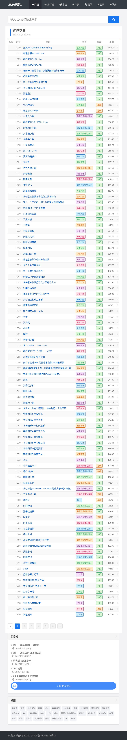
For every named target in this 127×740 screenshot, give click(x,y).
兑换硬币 (27, 185)
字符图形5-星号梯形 (33, 436)
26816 (111, 93)
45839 (111, 236)
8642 (110, 499)
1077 (18, 482)
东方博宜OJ (15, 4)
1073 (18, 459)
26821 (111, 351)
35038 (111, 373)
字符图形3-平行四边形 (34, 425)
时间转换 (27, 505)
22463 (111, 167)
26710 (111, 162)
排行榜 (50, 4)
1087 (18, 540)
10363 (111, 580)
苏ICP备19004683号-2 (43, 735)
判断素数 (27, 173)
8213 (110, 116)
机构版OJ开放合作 (22, 660)
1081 (18, 505)
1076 (18, 477)
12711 (111, 402)
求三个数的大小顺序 (33, 270)
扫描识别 (27, 608)
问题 (36, 4)
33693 (111, 288)
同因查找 (27, 557)
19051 (111, 557)
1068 (18, 431)
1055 (18, 356)
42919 (111, 70)
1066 (18, 419)
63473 (111, 53)
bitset (73, 718)
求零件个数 (28, 139)
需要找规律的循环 (68, 713)
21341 (111, 442)
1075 (18, 471)
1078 (18, 488)
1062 (18, 396)
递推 (56, 713)
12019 (111, 459)
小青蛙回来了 (29, 465)
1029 (18, 207)
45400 (111, 219)
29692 (111, 122)
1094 (18, 580)
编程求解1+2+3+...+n (33, 53)
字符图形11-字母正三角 (34, 585)
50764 (111, 230)
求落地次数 (28, 396)
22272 (111, 133)
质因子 (26, 499)
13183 (111, 385)
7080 (110, 551)
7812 (110, 408)
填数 (25, 333)
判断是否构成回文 (32, 603)
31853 (111, 127)
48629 (111, 59)
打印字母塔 (28, 591)
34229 (111, 419)
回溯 (111, 713)
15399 (111, 190)
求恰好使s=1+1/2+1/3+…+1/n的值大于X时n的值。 (47, 488)
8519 (110, 517)
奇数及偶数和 (29, 562)
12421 (111, 248)
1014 (18, 122)
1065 (18, 414)
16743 (111, 87)
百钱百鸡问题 (29, 167)
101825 (111, 47)
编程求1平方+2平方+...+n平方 (37, 351)
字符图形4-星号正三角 (34, 431)
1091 (18, 562)
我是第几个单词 (30, 110)
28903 (111, 293)
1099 (18, 608)
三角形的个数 (29, 494)
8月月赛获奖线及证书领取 (25, 676)
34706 (111, 414)
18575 (111, 436)
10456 (111, 276)
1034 (18, 236)
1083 (18, 517)
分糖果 (26, 225)
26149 (111, 139)
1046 (18, 305)
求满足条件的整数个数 (34, 356)
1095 (18, 585)
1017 (18, 139)
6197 (110, 316)
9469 (110, 568)
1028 (18, 202)
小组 (64, 4)
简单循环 (105, 708)
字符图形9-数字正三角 (34, 87)
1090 (18, 557)
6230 (110, 471)
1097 (18, 597)
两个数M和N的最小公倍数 (36, 540)
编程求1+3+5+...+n (32, 59)
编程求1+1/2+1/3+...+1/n (35, 122)
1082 (18, 511)
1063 (18, 402)
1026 (18, 190)
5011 (110, 339)
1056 (18, 362)
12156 (111, 614)
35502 (111, 156)
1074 (18, 465)
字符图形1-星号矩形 (33, 414)
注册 (114, 4)
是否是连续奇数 (30, 305)
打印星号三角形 (30, 76)
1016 (18, 133)
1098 (18, 603)
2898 (110, 505)
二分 (49, 713)
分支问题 (84, 708)
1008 (18, 87)
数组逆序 (27, 93)
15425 (111, 179)
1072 (18, 454)
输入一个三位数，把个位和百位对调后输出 (43, 202)
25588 (111, 150)
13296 (111, 270)
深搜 (42, 713)
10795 (111, 282)
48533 (111, 64)
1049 (18, 322)
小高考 (26, 328)
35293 (111, 242)
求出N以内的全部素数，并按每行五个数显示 (44, 408)
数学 (40, 708)
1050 (18, 328)
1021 (18, 162)
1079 (18, 494)
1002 (18, 53)
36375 (111, 99)
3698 (110, 333)
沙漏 (25, 459)
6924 (110, 540)
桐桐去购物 (28, 482)
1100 (18, 614)
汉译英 (26, 322)
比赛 (76, 4)
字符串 (14, 708)
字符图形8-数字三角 (33, 454)
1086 (18, 534)
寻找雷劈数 (28, 528)
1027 (18, 196)
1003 (18, 59)
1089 (18, 551)
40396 (111, 202)
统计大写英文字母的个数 (35, 81)
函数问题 (102, 713)
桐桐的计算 (28, 477)
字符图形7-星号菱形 (33, 448)
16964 (111, 185)
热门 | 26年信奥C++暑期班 (26, 644)
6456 (110, 225)
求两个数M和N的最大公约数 (37, 545)
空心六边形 (28, 104)
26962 (111, 299)
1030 (18, 213)
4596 (110, 494)
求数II (26, 162)
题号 (18, 41)
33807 (111, 253)
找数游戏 (27, 551)
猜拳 (25, 316)
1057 (18, 368)
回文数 (26, 517)
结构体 (82, 713)
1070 (18, 442)
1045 (18, 299)
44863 (111, 196)
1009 (18, 93)
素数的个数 (28, 402)
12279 (111, 545)
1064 (18, 408)
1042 (18, 282)
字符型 (28, 718)
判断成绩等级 (29, 242)
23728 (111, 322)
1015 (18, 127)
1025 (18, 185)
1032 (18, 225)
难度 (99, 41)
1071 (18, 448)
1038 (18, 259)
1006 (18, 76)
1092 (18, 568)
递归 (24, 713)
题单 (89, 4)
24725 (111, 362)
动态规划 (31, 708)
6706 (110, 259)
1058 (18, 373)
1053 (18, 345)
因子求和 (27, 522)
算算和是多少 (29, 156)
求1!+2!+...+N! (30, 150)
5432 (110, 328)
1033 (18, 230)
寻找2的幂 (28, 471)
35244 (111, 207)
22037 (111, 368)
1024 (18, 179)
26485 (111, 425)
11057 (111, 477)
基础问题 (95, 708)
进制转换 (33, 713)
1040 (18, 270)
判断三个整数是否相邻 (34, 276)
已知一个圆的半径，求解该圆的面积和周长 (43, 70)
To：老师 (17, 668)
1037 (18, 253)
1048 (18, 316)
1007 (18, 81)
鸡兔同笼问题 (29, 127)
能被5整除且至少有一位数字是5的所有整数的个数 (47, 368)
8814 (110, 585)
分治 (47, 718)
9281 (110, 482)
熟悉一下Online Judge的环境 (37, 47)
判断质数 (27, 391)
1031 (18, 219)
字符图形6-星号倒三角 (34, 442)
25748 (111, 173)
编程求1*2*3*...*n (32, 64)
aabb (25, 568)
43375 (111, 265)
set (66, 718)
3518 (110, 591)
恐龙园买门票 (29, 253)
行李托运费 (28, 339)
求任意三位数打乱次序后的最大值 (39, 282)
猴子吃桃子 (28, 511)
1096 (18, 591)
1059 (18, 379)
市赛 (75, 708)
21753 (111, 574)
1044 (18, 293)
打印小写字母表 (30, 574)
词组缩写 (27, 614)
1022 (18, 167)
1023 (18, 173)
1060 (18, 385)
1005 (18, 70)
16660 (111, 511)
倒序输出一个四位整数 (34, 207)
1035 (18, 242)
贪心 (47, 708)
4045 (110, 305)
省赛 (20, 718)
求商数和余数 (29, 190)
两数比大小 (28, 236)
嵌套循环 (15, 713)
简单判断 (27, 248)
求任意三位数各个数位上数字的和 (39, 196)
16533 (111, 562)
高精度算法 (56, 718)
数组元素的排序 (30, 99)
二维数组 (66, 708)
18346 (111, 488)
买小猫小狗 (28, 133)
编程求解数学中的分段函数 (36, 259)
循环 (22, 708)
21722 (111, 396)
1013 (18, 116)
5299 (110, 608)
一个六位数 (28, 116)
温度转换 (27, 219)
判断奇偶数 (28, 230)
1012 (18, 110)
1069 (18, 436)
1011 (18, 104)
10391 (111, 465)
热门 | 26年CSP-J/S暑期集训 (27, 652)
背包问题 (38, 718)
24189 (111, 379)
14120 (111, 110)
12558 (111, 81)
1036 (18, 248)
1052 (18, 339)
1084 (18, 522)
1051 (18, 333)
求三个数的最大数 (32, 265)
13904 (111, 522)
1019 (18, 150)
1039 (18, 265)
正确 (111, 41)
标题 (48, 41)
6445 (110, 310)
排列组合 (91, 713)
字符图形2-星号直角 (33, 419)
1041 (18, 276)
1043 (18, 288)
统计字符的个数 (30, 597)
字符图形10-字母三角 (33, 580)
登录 (101, 4)
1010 (18, 99)
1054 (18, 351)
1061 (18, 391)
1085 (18, 528)
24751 (111, 528)
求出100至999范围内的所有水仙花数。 (42, 373)
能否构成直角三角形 (33, 310)
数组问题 (56, 708)
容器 (13, 718)
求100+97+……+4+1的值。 (36, 345)
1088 (18, 545)
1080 (18, 499)
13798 (111, 76)
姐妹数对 (27, 534)
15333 (111, 603)
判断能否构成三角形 (33, 299)
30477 (111, 345)
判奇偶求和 (28, 385)
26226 (111, 431)
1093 (18, 574)
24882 (111, 356)
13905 (111, 391)
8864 (110, 104)
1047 (18, 310)
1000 (18, 47)
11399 (111, 534)
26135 (111, 213)
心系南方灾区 (29, 213)
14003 (111, 454)
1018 (18, 144)
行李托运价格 (29, 288)
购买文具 (27, 179)
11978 (111, 597)
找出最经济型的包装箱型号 (36, 293)
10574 (111, 144)
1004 (18, 64)
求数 (25, 379)
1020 (18, 156)
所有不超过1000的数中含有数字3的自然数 (43, 362)
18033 (111, 448)
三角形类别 (28, 144)
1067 (18, 425)
